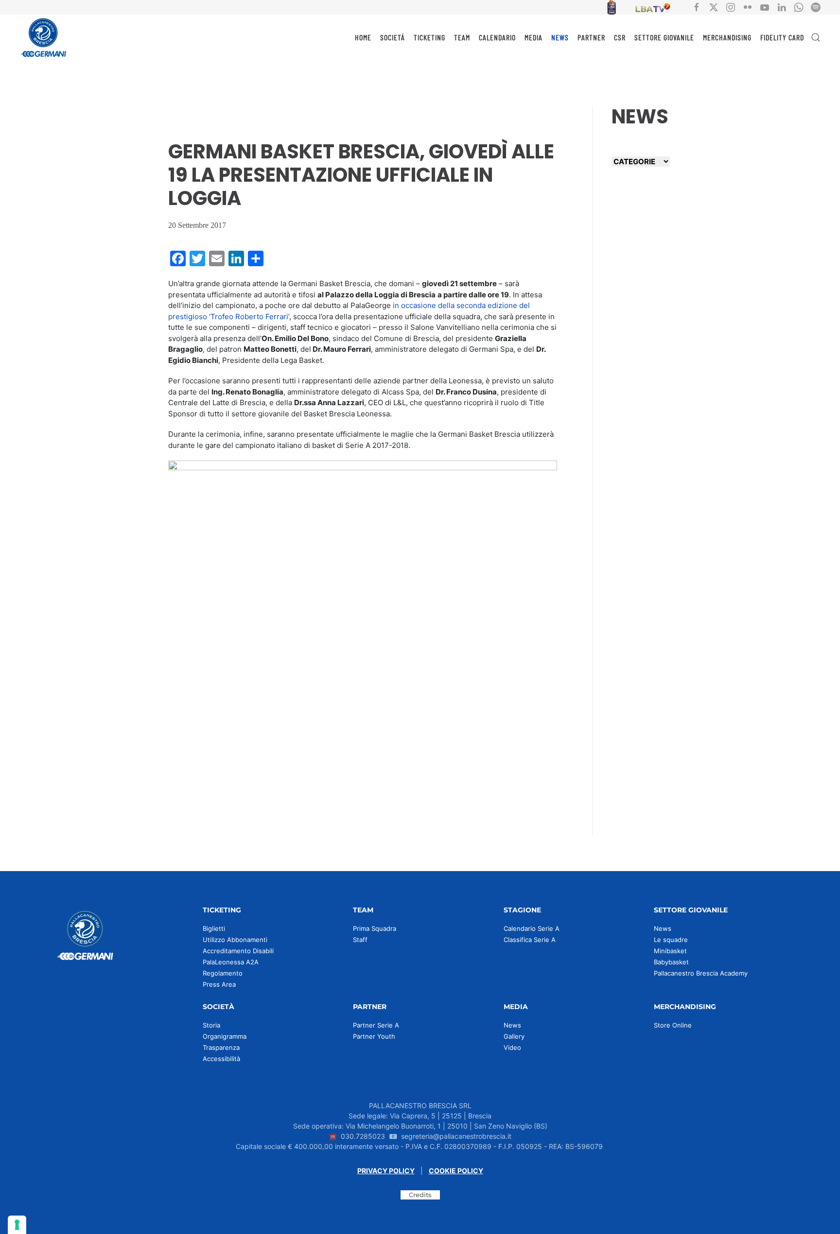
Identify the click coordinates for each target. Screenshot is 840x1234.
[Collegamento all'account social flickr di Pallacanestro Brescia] (747, 6)
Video (512, 1047)
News (662, 928)
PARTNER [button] (591, 37)
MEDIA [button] (533, 37)
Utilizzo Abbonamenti (235, 939)
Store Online (673, 1025)
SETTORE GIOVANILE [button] (664, 37)
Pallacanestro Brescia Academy (701, 973)
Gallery (514, 1036)
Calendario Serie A (532, 928)
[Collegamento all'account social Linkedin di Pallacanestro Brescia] (782, 6)
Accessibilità (221, 1059)
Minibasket (670, 951)
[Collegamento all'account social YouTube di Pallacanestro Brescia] (765, 6)
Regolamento (223, 973)
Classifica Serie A (530, 939)
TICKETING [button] (429, 37)
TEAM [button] (462, 37)
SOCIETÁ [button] (392, 37)
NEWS (560, 37)
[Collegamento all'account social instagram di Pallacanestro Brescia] (730, 6)
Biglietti (214, 928)
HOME (363, 37)
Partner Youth (374, 1036)
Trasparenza (221, 1047)
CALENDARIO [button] (497, 37)
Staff (360, 939)
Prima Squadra (374, 928)
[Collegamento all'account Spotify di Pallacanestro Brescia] (816, 6)
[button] (816, 37)
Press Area (219, 984)
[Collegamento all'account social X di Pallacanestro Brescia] (713, 6)
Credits (420, 1195)
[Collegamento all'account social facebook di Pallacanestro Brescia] (696, 6)
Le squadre (671, 939)
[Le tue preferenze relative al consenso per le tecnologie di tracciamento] (17, 1225)
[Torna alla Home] (43, 37)
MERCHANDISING (727, 37)
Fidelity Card (782, 37)
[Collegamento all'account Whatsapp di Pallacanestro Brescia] (799, 6)
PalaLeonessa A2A (231, 962)
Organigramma (224, 1036)
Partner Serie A (376, 1025)
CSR (620, 37)
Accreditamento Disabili (238, 951)
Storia (211, 1025)
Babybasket (671, 962)
